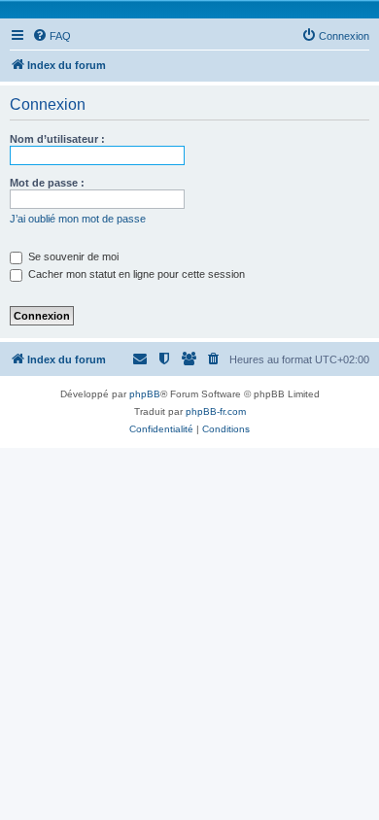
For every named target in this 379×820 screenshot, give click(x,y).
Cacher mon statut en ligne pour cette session (135, 274)
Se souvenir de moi (72, 256)
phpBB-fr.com (216, 411)
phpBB (144, 394)
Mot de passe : (47, 182)
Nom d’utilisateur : (57, 139)
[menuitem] (51, 36)
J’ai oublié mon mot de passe (78, 218)
